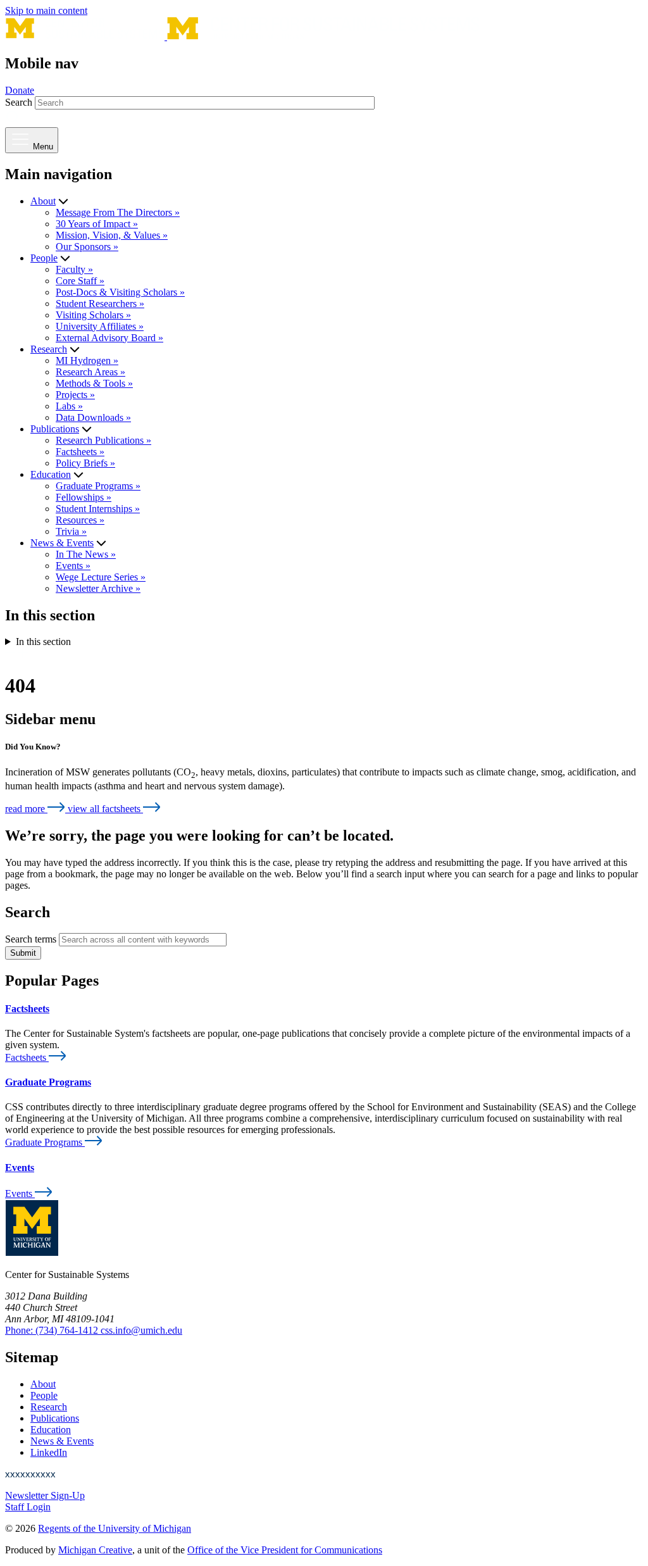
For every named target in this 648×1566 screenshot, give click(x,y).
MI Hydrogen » (87, 360)
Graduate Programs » (98, 485)
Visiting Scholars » (93, 315)
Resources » (80, 520)
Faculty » (74, 269)
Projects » (75, 394)
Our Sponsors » (87, 246)
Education (50, 474)
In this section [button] (43, 641)
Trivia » (71, 531)
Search (18, 102)
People (44, 258)
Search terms (30, 939)
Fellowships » (83, 497)
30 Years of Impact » (97, 223)
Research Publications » (103, 440)
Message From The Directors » (118, 212)
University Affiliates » (100, 326)
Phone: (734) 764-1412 (53, 1330)
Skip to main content (46, 10)
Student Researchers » (100, 303)
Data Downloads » (93, 417)
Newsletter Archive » (98, 588)
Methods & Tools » (94, 383)
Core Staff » (80, 280)
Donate (19, 90)
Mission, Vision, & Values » (112, 235)
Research (48, 349)
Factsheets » (80, 451)
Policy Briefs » (85, 463)
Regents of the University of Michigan (114, 1528)
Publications (54, 428)
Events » (73, 565)
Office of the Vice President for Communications (284, 1549)
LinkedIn (48, 1452)
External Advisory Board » (109, 337)
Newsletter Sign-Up (45, 1495)
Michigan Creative (95, 1549)
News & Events (62, 542)
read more (26, 808)
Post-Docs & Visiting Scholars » (120, 292)
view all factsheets (105, 808)
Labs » (69, 406)
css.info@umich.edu (141, 1330)
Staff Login (28, 1506)
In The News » (86, 554)
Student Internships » (98, 508)
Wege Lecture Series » (101, 577)
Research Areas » (90, 371)
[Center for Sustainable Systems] (242, 36)
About (43, 201)
